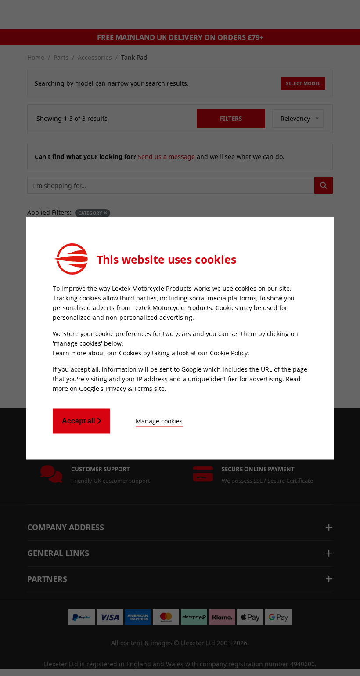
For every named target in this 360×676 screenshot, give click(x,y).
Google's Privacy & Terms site (122, 388)
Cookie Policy (229, 352)
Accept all (79, 420)
